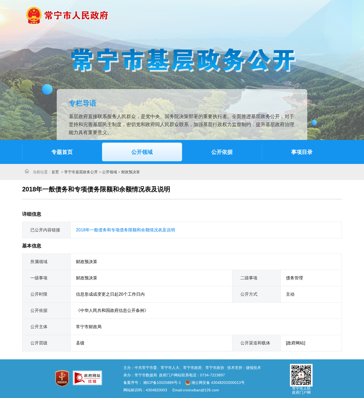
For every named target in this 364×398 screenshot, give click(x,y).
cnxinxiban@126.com (201, 390)
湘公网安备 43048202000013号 (218, 382)
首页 (55, 172)
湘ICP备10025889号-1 (162, 382)
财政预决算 (130, 172)
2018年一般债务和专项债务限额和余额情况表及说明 (125, 230)
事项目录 (302, 152)
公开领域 (142, 152)
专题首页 (62, 152)
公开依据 (222, 152)
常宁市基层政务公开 (81, 172)
